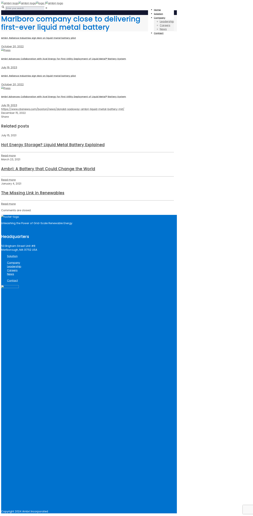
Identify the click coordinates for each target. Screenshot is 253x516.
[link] (46, 8)
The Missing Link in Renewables (32, 193)
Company (13, 262)
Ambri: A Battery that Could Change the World (48, 168)
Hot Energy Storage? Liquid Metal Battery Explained (53, 144)
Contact (12, 280)
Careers (12, 270)
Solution (12, 256)
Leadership (14, 266)
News (10, 274)
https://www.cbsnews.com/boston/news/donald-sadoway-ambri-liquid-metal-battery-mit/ (62, 109)
